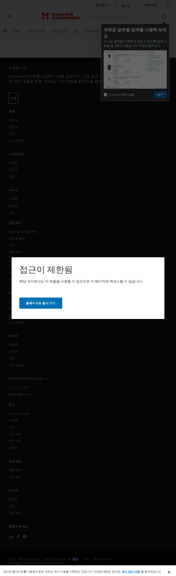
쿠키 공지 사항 (130, 571)
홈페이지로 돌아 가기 (41, 303)
